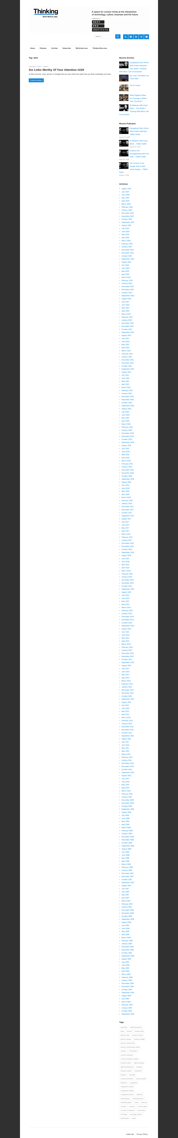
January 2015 (127, 614)
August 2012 (126, 702)
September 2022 (128, 332)
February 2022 (127, 354)
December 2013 (128, 653)
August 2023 (126, 299)
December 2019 (128, 433)
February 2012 (127, 721)
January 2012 (127, 724)
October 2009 (127, 806)
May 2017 (125, 528)
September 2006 (128, 919)
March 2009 (126, 828)
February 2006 (127, 941)
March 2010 (126, 791)
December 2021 (128, 360)
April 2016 (125, 568)
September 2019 (128, 442)
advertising (124, 1027)
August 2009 (126, 812)
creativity (123, 1051)
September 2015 (128, 589)
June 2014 (125, 635)
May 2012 (125, 711)
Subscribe (67, 48)
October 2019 (127, 439)
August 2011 (126, 739)
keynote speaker (141, 1079)
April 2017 (125, 531)
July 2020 (125, 412)
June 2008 (125, 855)
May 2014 (125, 638)
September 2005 (128, 956)
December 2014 (128, 617)
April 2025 (125, 238)
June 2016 (125, 562)
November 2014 (128, 620)
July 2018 (125, 485)
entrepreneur (138, 1071)
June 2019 (125, 452)
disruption (139, 1067)
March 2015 (126, 607)
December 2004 (128, 983)
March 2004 (126, 1002)
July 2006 (125, 925)
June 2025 (125, 232)
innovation (132, 1075)
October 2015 (127, 586)
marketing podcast (137, 1098)
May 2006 (125, 931)
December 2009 (128, 800)
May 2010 (125, 785)
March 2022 (126, 351)
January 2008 (127, 870)
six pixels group (142, 1106)
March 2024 (126, 277)
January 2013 (127, 687)
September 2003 (128, 1014)
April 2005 (125, 971)
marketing (139, 1094)
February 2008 (127, 867)
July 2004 (125, 999)
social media (141, 1110)
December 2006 (128, 910)
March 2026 (126, 204)
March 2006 (126, 938)
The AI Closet (135, 85)
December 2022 (128, 323)
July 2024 (125, 265)
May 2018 (125, 491)
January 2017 (127, 540)
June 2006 (125, 928)
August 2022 (126, 335)
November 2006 (128, 913)
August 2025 (126, 225)
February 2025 (127, 244)
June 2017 (125, 525)
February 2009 (127, 831)
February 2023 (127, 317)
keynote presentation (127, 1079)
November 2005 (128, 950)
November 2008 (128, 840)
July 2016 (125, 559)
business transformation (128, 1043)
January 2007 (127, 907)
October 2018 (127, 476)
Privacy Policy (142, 1134)
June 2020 (125, 415)
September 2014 (128, 626)
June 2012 (125, 708)
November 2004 (128, 986)
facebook (123, 1075)
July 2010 (125, 779)
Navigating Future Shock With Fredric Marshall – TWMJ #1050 (139, 131)
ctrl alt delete (133, 1051)
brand (122, 1031)
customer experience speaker (129, 1059)
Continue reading (35, 80)
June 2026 (125, 195)
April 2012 (125, 714)
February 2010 (127, 794)
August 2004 (126, 996)
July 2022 (125, 338)
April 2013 (125, 678)
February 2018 (127, 500)
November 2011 (128, 730)
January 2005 (127, 980)
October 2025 (127, 219)
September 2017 (128, 516)
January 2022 (127, 357)
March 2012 (126, 717)
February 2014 (127, 647)
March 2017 (126, 534)
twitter (134, 1118)
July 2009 (125, 815)
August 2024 (126, 262)
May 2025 (125, 234)
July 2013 (125, 669)
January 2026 (127, 210)
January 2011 (127, 760)
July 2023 (125, 302)
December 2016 (128, 543)
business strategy (139, 1039)
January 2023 (127, 320)
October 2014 (127, 623)
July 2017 (125, 522)
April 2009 (125, 824)
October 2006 (127, 916)
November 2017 (128, 510)
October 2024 (127, 256)
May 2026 (125, 198)
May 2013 (125, 675)
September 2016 (128, 552)
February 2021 (127, 390)
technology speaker (136, 1114)
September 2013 (128, 662)
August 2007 (126, 886)
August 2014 (126, 629)
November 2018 (128, 473)
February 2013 (127, 684)
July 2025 (125, 228)
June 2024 (125, 268)
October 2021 (127, 366)
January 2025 (127, 247)
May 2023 (125, 308)
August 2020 (126, 409)
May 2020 (125, 418)
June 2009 (125, 818)
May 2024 (125, 271)
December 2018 (128, 470)
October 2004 (127, 990)
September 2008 (128, 846)
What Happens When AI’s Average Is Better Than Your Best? (138, 98)
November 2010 (128, 766)
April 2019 (125, 458)
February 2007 (127, 904)
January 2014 (127, 650)
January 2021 (127, 393)
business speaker (126, 1039)
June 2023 (125, 305)
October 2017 (127, 513)
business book (125, 1035)
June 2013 (125, 672)
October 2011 (127, 733)
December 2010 (128, 763)
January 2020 (127, 430)
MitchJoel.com (82, 48)
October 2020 (127, 403)
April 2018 (125, 494)
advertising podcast (136, 1027)
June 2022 (125, 342)
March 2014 (126, 644)
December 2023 (128, 286)
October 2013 (127, 659)
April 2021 (125, 384)
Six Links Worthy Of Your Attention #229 (56, 69)
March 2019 (126, 461)
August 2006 (126, 922)
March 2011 (126, 754)
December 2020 (128, 397)
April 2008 (125, 861)
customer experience (127, 1055)
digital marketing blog (127, 1067)
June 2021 (125, 378)
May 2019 (125, 455)
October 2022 (127, 329)
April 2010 (125, 788)
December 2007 (128, 873)
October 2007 (127, 880)
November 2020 (128, 400)
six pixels (132, 1106)
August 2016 (126, 555)
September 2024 (128, 259)
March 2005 (126, 974)
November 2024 (128, 253)
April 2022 (125, 348)
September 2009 (128, 809)
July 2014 (125, 632)
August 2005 (126, 959)
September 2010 (128, 772)
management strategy (127, 1090)
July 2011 (125, 742)
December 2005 (128, 947)
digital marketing (139, 1063)
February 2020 (127, 427)
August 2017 (126, 519)
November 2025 (128, 216)
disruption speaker (126, 1071)
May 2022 (125, 345)
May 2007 (125, 895)
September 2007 (128, 883)
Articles (54, 48)
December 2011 (128, 727)
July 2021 (125, 375)
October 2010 (127, 769)
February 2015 (127, 611)
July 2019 (125, 449)
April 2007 (125, 898)
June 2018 (125, 488)
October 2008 (127, 843)
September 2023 (128, 296)
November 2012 (128, 693)
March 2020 (126, 424)
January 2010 (127, 797)
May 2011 (125, 748)
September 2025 (128, 222)
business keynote (137, 1035)
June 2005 (125, 965)
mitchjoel (123, 1106)
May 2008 (125, 858)
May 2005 (125, 968)
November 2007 (128, 876)
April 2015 (125, 604)
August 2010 (126, 776)
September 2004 (128, 993)
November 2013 (128, 656)
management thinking (127, 1094)
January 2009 (127, 834)
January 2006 (127, 944)
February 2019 (127, 464)
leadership (124, 1083)
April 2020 (125, 421)
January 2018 (127, 503)
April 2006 (125, 934)
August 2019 (126, 445)
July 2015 (125, 595)
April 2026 (125, 201)
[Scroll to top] (174, 1134)
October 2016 (127, 549)
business (129, 1031)
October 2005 (127, 953)
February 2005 (127, 977)
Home (32, 48)
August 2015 (126, 592)
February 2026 (127, 207)
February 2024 (127, 280)
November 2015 (128, 583)
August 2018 (126, 482)
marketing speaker (126, 1102)
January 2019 (127, 467)
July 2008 (125, 852)
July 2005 (125, 962)
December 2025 (128, 213)
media (136, 1102)
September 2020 (128, 406)
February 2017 (127, 537)
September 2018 (128, 479)
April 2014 (125, 641)
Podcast (43, 48)
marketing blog (125, 1098)
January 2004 (127, 1008)
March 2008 (126, 864)
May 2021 (125, 381)
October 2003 (127, 1011)
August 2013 (126, 666)
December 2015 (128, 580)
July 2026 (125, 192)
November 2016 (128, 546)
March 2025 (126, 241)
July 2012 (125, 705)
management (133, 1083)
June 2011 (125, 745)
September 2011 (128, 736)
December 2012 (128, 690)
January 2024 (127, 283)
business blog (139, 1031)
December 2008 (128, 837)
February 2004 (127, 1005)
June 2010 (125, 782)
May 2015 (125, 601)
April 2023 (125, 311)
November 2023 (128, 290)
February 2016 (127, 574)
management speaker (127, 1086)
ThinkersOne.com (100, 48)
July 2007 (125, 889)
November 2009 (128, 803)
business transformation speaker (130, 1047)
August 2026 (126, 189)
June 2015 (125, 598)
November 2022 (128, 326)
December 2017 (128, 507)
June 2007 (125, 892)
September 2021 (128, 369)
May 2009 (125, 821)
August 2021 (126, 372)
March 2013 (126, 681)
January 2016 (127, 577)
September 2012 (128, 699)
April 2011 (125, 751)
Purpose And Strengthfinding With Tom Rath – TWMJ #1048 (139, 154)
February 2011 (127, 757)
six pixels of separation (127, 1110)
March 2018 (126, 497)
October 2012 (127, 696)
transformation (125, 1118)
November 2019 (128, 436)
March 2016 (126, 571)
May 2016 (125, 565)
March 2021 (126, 387)
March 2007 (126, 901)
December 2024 (128, 250)
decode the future (126, 1063)
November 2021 (128, 363)
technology (124, 1114)
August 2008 (126, 849)
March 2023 (126, 314)
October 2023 (127, 293)
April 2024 (125, 274)
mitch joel (144, 1102)
